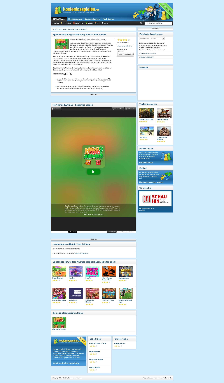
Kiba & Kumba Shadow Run (107, 279)
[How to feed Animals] (59, 322)
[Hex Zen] (76, 271)
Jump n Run (79, 23)
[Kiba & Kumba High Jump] (126, 293)
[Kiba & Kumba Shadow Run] (109, 271)
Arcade (70, 29)
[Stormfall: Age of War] (146, 113)
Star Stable (143, 137)
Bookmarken (119, 109)
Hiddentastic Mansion (90, 301)
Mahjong (143, 168)
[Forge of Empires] (164, 113)
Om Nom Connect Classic (98, 343)
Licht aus (57, 109)
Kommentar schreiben (125, 46)
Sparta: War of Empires (162, 138)
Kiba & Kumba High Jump (125, 301)
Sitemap (150, 378)
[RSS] (141, 23)
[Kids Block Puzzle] (109, 293)
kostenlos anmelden (81, 253)
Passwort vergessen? (147, 57)
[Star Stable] (147, 131)
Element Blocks (94, 351)
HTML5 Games (57, 29)
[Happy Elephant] (59, 271)
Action (56, 23)
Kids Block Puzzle (108, 300)
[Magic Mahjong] (126, 271)
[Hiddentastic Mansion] (92, 293)
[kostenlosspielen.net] (75, 10)
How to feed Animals (80, 29)
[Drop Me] (92, 271)
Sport (106, 23)
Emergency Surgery (96, 359)
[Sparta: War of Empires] (164, 131)
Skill (98, 23)
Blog (144, 378)
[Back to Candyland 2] (59, 293)
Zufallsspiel (131, 109)
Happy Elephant (57, 278)
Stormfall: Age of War (146, 119)
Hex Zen (71, 278)
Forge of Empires (162, 119)
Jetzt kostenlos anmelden (66, 363)
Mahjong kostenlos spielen (151, 182)
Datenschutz (167, 378)
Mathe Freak (73, 300)
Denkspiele (67, 23)
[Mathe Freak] (76, 293)
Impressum (158, 378)
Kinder (90, 23)
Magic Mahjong (124, 278)
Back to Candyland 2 (59, 300)
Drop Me (88, 278)
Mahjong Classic (119, 343)
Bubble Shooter (146, 148)
